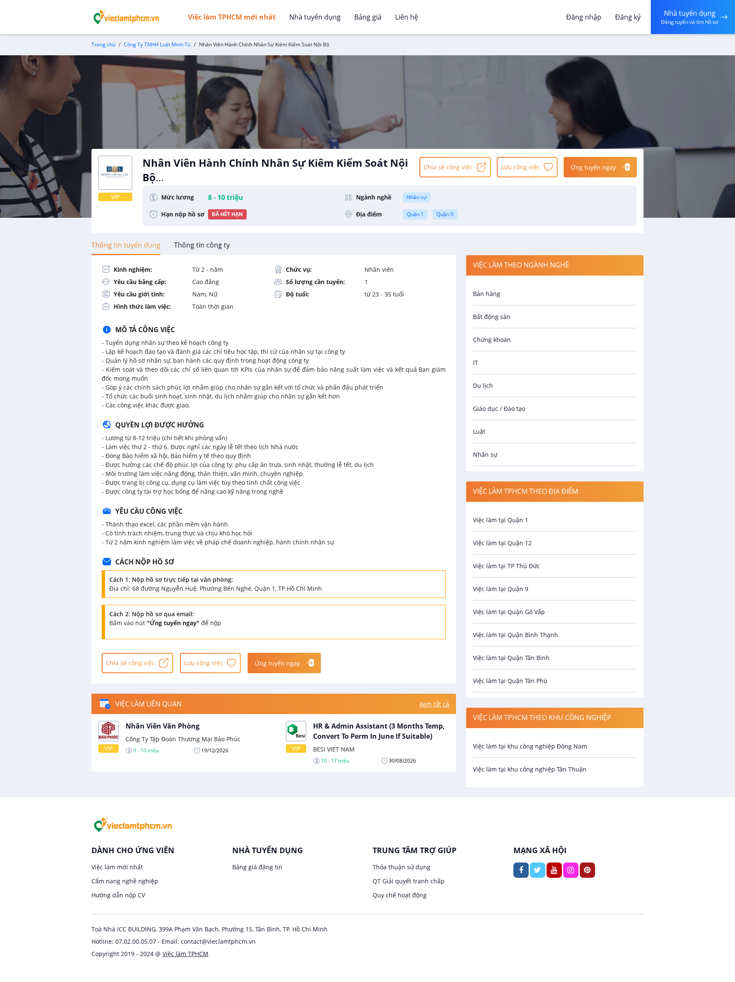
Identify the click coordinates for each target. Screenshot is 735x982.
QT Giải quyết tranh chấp (408, 881)
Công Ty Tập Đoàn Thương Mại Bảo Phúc (182, 739)
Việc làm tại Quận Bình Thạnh (515, 635)
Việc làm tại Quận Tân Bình (511, 658)
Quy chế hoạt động (400, 895)
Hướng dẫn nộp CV (118, 895)
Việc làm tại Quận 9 (500, 589)
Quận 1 (415, 214)
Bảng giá (368, 17)
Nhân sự (417, 197)
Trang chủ (103, 44)
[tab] (125, 245)
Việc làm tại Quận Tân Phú (510, 681)
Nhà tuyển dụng (315, 17)
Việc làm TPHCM (185, 954)
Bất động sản (491, 317)
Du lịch (483, 385)
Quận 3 (444, 214)
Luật (479, 431)
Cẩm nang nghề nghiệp (124, 881)
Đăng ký (628, 17)
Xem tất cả (434, 704)
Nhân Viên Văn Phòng (162, 726)
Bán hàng (486, 294)
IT (475, 363)
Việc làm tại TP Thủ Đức (506, 566)
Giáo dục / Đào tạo (499, 408)
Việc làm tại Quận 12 (502, 543)
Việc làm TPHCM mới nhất (232, 17)
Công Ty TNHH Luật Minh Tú (157, 44)
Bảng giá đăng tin (257, 867)
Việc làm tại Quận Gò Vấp (509, 612)
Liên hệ (406, 17)
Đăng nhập (583, 17)
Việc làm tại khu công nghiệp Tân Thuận (530, 769)
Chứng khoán (492, 340)
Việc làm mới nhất (117, 867)
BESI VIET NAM (334, 749)
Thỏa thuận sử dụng (401, 867)
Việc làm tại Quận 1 (500, 520)
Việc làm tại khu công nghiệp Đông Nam (530, 746)
